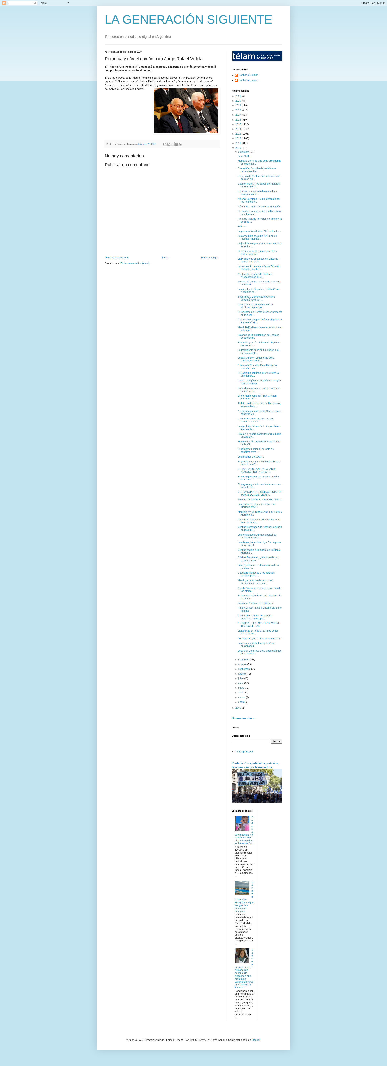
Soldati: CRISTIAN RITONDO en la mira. (260, 499)
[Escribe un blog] (169, 144)
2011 (238, 143)
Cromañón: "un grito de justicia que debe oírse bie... (257, 170)
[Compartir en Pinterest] (180, 144)
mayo (241, 687)
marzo (242, 697)
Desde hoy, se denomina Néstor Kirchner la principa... (255, 306)
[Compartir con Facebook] (176, 144)
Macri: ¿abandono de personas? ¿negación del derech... (256, 582)
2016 (238, 119)
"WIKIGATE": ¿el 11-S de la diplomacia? (259, 638)
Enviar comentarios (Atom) (134, 263)
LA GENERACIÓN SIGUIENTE (188, 19)
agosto (242, 673)
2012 (238, 138)
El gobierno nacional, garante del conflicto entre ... (256, 450)
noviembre (244, 659)
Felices (242, 226)
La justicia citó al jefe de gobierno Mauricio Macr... (256, 506)
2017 (238, 114)
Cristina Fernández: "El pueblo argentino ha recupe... (254, 617)
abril (241, 692)
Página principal (244, 751)
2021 (238, 96)
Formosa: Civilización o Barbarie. (256, 603)
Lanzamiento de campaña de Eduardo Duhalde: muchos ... (259, 268)
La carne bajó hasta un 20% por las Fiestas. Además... (257, 237)
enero (241, 702)
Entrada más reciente (117, 257)
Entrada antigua (210, 257)
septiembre (244, 669)
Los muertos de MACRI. (251, 456)
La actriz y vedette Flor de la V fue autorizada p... (256, 644)
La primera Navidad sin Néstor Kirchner (259, 231)
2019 (238, 105)
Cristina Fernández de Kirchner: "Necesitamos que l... (255, 275)
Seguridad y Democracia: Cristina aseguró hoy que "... (256, 298)
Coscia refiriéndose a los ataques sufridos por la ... (256, 574)
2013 (238, 133)
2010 (238, 148)
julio (240, 678)
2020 (238, 100)
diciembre (244, 152)
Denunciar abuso (243, 718)
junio (241, 683)
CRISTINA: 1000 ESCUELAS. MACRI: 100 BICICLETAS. (258, 624)
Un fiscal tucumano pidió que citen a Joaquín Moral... (258, 193)
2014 (238, 129)
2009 (238, 707)
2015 (238, 124)
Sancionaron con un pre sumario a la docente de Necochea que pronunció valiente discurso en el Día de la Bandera (244, 968)
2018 (238, 110)
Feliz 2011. (244, 156)
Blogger (256, 1040)
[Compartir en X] (173, 144)
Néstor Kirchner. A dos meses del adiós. (259, 206)
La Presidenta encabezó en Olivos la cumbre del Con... (258, 260)
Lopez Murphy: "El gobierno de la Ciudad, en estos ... (256, 359)
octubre (242, 664)
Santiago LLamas (248, 75)
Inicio (165, 257)
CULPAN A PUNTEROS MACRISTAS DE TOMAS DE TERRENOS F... (260, 493)
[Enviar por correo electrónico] (165, 144)
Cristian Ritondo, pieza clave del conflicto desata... (255, 420)
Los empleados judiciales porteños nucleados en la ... (257, 536)
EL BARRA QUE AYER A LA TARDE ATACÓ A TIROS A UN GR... (257, 470)
